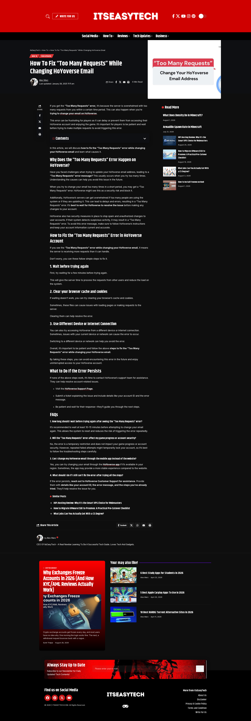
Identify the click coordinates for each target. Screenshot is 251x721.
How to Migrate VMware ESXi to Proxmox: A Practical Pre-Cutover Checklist (92, 508)
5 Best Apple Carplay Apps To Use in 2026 (162, 593)
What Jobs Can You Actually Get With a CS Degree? (79, 514)
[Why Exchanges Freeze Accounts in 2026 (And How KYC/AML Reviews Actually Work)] (72, 611)
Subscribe (200, 669)
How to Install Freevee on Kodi (191, 182)
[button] (47, 16)
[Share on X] (120, 82)
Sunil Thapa (48, 643)
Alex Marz (43, 80)
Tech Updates (46, 56)
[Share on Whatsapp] (137, 525)
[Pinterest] (193, 16)
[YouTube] (183, 16)
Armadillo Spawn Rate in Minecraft (182, 127)
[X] (178, 16)
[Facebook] (173, 16)
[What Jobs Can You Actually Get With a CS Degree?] (169, 171)
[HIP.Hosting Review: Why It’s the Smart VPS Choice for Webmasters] (169, 141)
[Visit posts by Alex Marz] (34, 82)
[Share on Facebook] (116, 82)
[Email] (124, 82)
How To (34, 56)
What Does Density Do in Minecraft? (183, 115)
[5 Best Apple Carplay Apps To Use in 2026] (123, 595)
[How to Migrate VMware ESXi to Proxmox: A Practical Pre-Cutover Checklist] (169, 154)
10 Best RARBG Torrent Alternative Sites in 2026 (166, 612)
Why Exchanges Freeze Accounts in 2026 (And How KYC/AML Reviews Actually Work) (68, 581)
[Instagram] (188, 16)
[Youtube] (69, 698)
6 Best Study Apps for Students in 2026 (161, 573)
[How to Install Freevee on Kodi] (169, 185)
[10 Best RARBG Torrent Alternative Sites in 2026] (123, 614)
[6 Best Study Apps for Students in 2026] (123, 575)
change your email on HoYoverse (78, 113)
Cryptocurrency (51, 568)
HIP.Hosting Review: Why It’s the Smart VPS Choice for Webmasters (88, 503)
